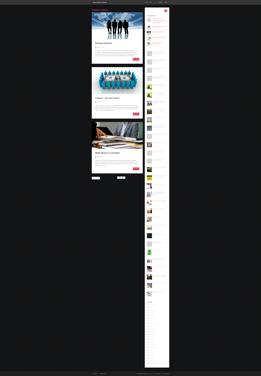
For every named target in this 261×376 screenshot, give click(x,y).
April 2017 (150, 321)
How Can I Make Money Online (159, 37)
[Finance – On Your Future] (117, 80)
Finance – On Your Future (107, 98)
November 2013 (152, 363)
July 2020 (150, 307)
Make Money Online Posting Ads (159, 26)
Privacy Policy (103, 373)
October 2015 (151, 329)
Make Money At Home (157, 42)
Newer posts (96, 178)
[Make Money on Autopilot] (117, 135)
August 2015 (151, 334)
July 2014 (150, 350)
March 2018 (151, 315)
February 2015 (151, 342)
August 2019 (151, 310)
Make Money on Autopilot (107, 153)
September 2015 (152, 331)
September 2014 (152, 347)
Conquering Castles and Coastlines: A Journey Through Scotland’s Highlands (159, 20)
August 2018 (151, 313)
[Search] (165, 11)
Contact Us (95, 373)
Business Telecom (103, 43)
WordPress (167, 373)
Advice (155, 2)
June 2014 (150, 352)
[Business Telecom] (117, 25)
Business (160, 2)
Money (165, 2)
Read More (136, 59)
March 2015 (151, 339)
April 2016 (150, 326)
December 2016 (151, 323)
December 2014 (151, 344)
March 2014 (151, 355)
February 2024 (151, 305)
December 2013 (151, 360)
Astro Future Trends (100, 2)
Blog (151, 2)
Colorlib (158, 373)
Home (146, 2)
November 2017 (152, 318)
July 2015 (150, 337)
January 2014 (151, 358)
